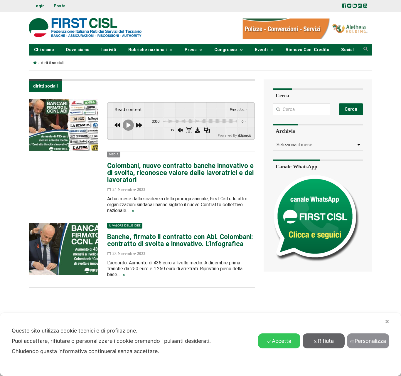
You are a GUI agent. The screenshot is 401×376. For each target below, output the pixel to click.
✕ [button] (387, 321)
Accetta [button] (281, 341)
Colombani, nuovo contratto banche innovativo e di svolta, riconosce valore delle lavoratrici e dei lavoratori (180, 173)
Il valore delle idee (125, 225)
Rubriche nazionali (147, 49)
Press (191, 49)
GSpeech (244, 135)
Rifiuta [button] (326, 341)
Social (347, 49)
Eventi (261, 49)
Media (114, 154)
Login (39, 6)
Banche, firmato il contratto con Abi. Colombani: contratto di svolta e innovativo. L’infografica (180, 240)
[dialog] (200, 344)
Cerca (351, 109)
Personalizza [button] (370, 341)
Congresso (225, 49)
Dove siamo (78, 49)
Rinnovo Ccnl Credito (307, 49)
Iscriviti (108, 49)
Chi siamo (44, 49)
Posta (59, 6)
